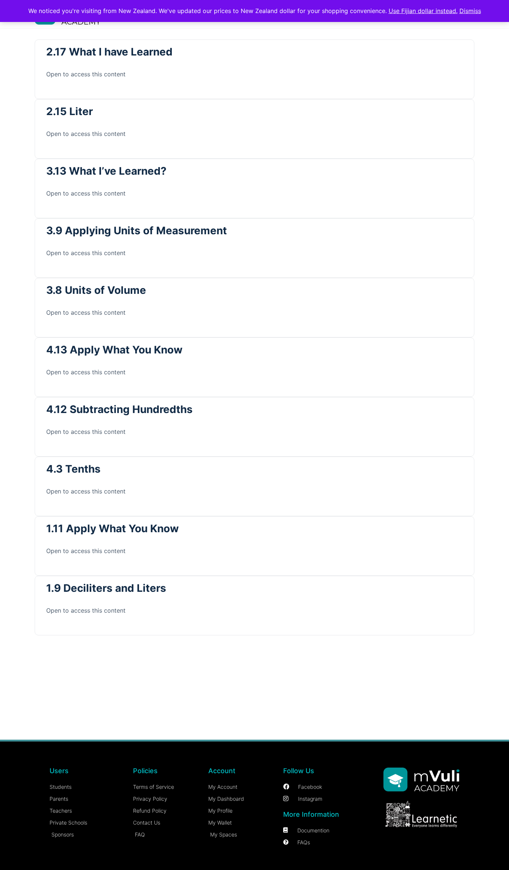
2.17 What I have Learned (109, 51)
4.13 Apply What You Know (114, 349)
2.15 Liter (69, 111)
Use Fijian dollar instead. (423, 11)
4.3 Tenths (73, 469)
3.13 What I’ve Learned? (106, 171)
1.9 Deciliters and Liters (106, 588)
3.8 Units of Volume (96, 290)
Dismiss (470, 11)
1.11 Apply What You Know (112, 528)
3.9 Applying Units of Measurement (136, 230)
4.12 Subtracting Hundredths (119, 409)
